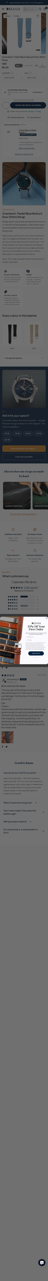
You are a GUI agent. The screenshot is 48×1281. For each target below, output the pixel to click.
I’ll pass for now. (36, 657)
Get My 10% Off (36, 653)
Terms (43, 649)
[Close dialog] (46, 618)
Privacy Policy (39, 649)
